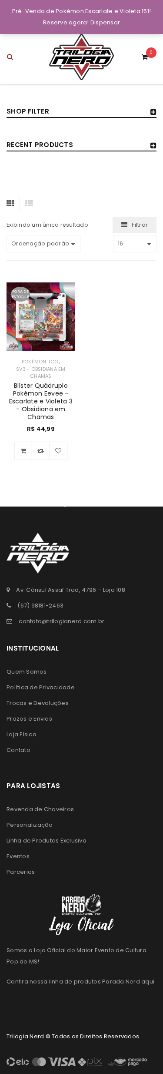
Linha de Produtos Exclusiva (46, 840)
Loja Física (22, 734)
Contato (18, 750)
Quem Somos (27, 672)
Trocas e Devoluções (38, 703)
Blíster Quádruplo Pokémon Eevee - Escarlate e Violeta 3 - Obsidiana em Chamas (41, 401)
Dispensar (105, 22)
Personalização (30, 825)
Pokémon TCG (40, 361)
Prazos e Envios (29, 719)
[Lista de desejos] (58, 451)
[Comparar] (41, 451)
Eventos (18, 856)
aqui (147, 981)
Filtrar (140, 225)
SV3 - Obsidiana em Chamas (41, 372)
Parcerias (21, 872)
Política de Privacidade (41, 687)
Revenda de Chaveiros (40, 809)
